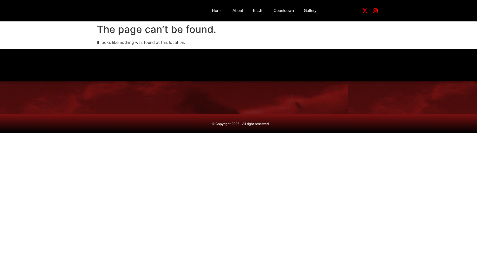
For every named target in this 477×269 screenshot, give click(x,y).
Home (217, 10)
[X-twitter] (365, 10)
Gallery (310, 10)
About (238, 10)
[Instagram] (375, 10)
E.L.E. (258, 10)
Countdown (284, 10)
